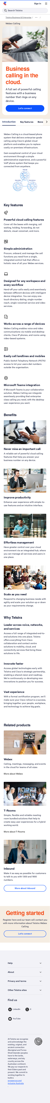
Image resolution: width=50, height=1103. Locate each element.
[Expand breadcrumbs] (36, 17)
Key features (26, 121)
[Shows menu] (46, 3)
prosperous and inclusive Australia (16, 1082)
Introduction (9, 121)
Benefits (42, 121)
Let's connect (25, 108)
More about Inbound (25, 888)
